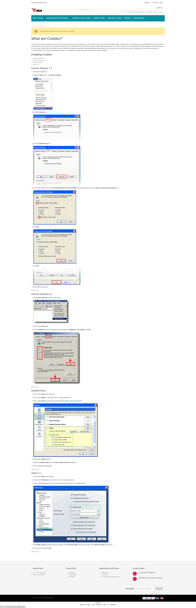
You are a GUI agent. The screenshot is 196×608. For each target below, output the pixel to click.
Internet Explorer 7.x (39, 58)
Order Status (73, 574)
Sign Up (161, 12)
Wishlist (136, 12)
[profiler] (98, 602)
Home (33, 26)
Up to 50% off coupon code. (110, 577)
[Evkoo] (37, 10)
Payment (71, 572)
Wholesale (105, 572)
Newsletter (129, 589)
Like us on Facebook (39, 572)
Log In (155, 12)
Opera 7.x (36, 64)
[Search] (116, 10)
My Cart (142, 12)
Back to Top (34, 290)
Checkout (149, 12)
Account (129, 12)
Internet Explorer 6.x (39, 60)
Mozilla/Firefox (37, 62)
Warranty (71, 577)
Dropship (105, 574)
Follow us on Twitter (39, 574)
